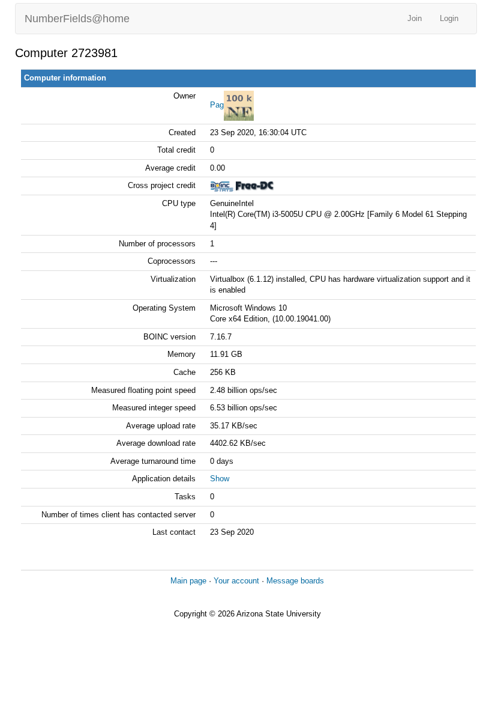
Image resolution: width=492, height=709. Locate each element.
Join (414, 18)
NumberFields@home (77, 19)
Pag (217, 104)
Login (449, 18)
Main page (188, 580)
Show (219, 478)
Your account (236, 580)
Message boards (295, 580)
